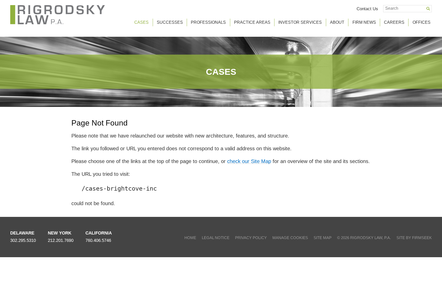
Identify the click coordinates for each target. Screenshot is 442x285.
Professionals (208, 22)
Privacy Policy (251, 238)
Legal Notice (215, 238)
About (337, 22)
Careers (394, 22)
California (98, 233)
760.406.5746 (98, 240)
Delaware (22, 233)
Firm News (364, 22)
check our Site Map (249, 161)
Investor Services (300, 22)
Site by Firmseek (414, 238)
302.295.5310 (23, 240)
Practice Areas (252, 22)
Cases (221, 71)
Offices (421, 22)
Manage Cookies (290, 238)
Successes (170, 22)
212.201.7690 (60, 240)
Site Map (323, 238)
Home (190, 238)
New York (59, 233)
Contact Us (367, 8)
